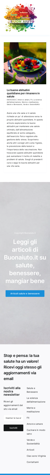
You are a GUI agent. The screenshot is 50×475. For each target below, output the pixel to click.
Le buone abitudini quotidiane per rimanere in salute (23, 93)
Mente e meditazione (30, 102)
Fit (31, 100)
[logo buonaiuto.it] (21, 3)
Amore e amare (23, 100)
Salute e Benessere (14, 104)
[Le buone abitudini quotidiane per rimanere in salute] (25, 63)
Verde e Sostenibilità (31, 104)
